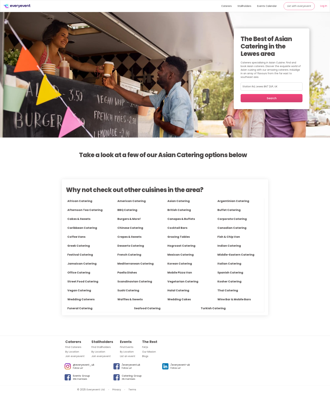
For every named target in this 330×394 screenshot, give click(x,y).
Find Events (126, 347)
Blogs (145, 356)
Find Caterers (73, 347)
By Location (72, 351)
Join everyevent (75, 356)
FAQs (145, 347)
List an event (127, 356)
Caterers (226, 6)
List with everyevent (299, 6)
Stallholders (244, 6)
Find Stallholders (101, 347)
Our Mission (149, 351)
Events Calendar (267, 6)
